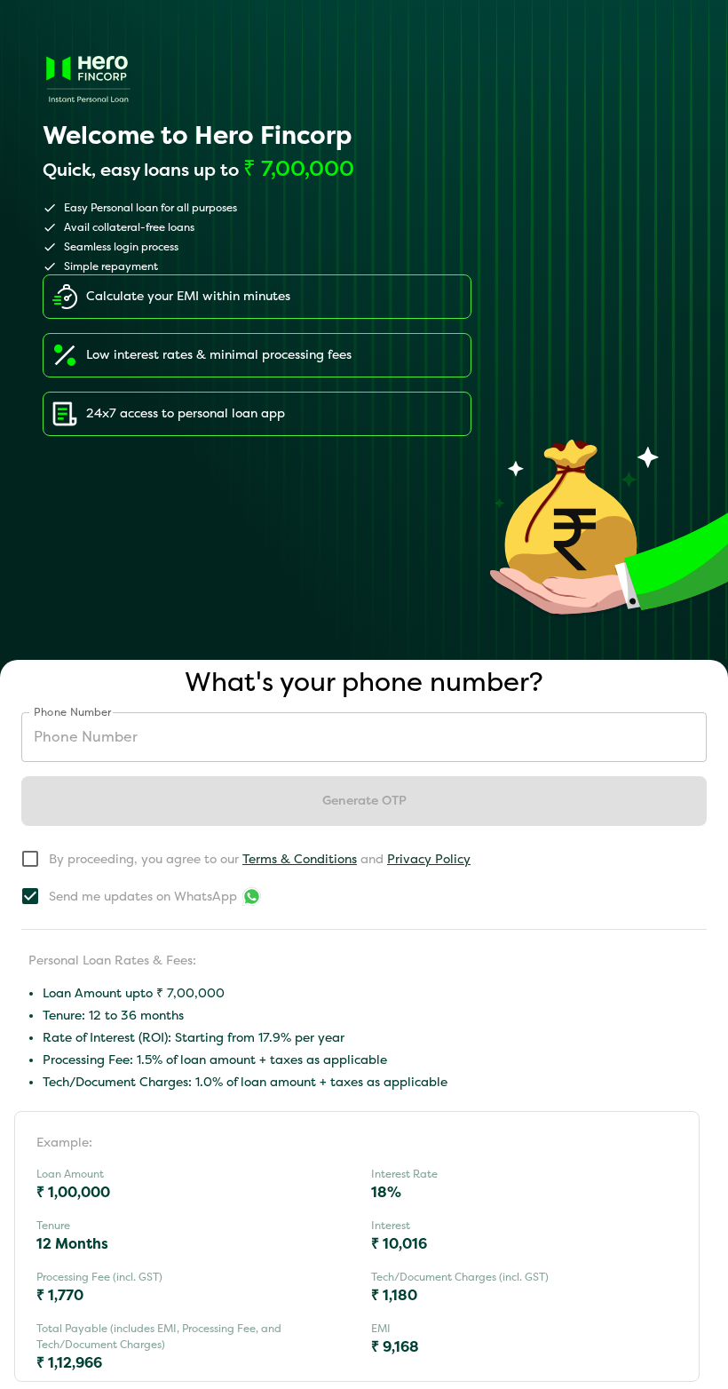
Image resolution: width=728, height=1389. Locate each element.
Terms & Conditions (299, 859)
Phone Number (73, 711)
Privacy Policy (429, 859)
